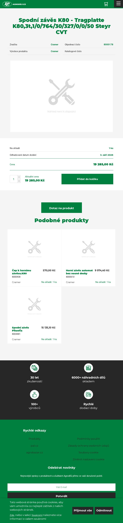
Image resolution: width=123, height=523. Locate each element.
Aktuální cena (32, 176)
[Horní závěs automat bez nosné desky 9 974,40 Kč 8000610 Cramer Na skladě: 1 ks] (88, 249)
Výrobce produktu (18, 51)
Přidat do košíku (87, 179)
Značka (13, 44)
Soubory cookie (88, 452)
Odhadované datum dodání (23, 155)
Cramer (54, 44)
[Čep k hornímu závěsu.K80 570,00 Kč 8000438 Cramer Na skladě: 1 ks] (34, 249)
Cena (12, 164)
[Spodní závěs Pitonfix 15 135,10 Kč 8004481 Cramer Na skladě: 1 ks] (34, 306)
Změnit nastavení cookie (88, 459)
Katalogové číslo (73, 51)
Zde (12, 515)
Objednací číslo (72, 44)
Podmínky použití (88, 438)
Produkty (34, 438)
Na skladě (15, 148)
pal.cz (34, 445)
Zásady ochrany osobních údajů (88, 445)
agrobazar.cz (34, 452)
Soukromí (37, 515)
